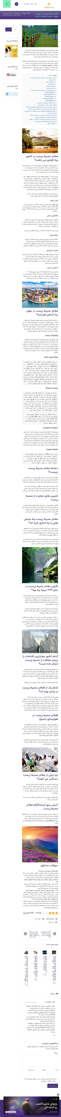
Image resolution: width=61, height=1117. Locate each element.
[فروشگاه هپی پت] (11, 51)
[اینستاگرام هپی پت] (11, 75)
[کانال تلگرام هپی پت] (11, 94)
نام (56, 1070)
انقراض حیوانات (46, 65)
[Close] (58, 1095)
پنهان (50, 75)
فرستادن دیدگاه (52, 1086)
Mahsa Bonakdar (50, 919)
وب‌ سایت (31, 1070)
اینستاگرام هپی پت (49, 821)
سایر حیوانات (50, 922)
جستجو (8, 29)
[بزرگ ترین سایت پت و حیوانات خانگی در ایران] (49, 5)
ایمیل (44, 1070)
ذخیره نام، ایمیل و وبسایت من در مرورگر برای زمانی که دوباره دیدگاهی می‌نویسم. (40, 1080)
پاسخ (54, 1035)
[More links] (22, 4)
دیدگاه (55, 1053)
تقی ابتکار (55, 205)
